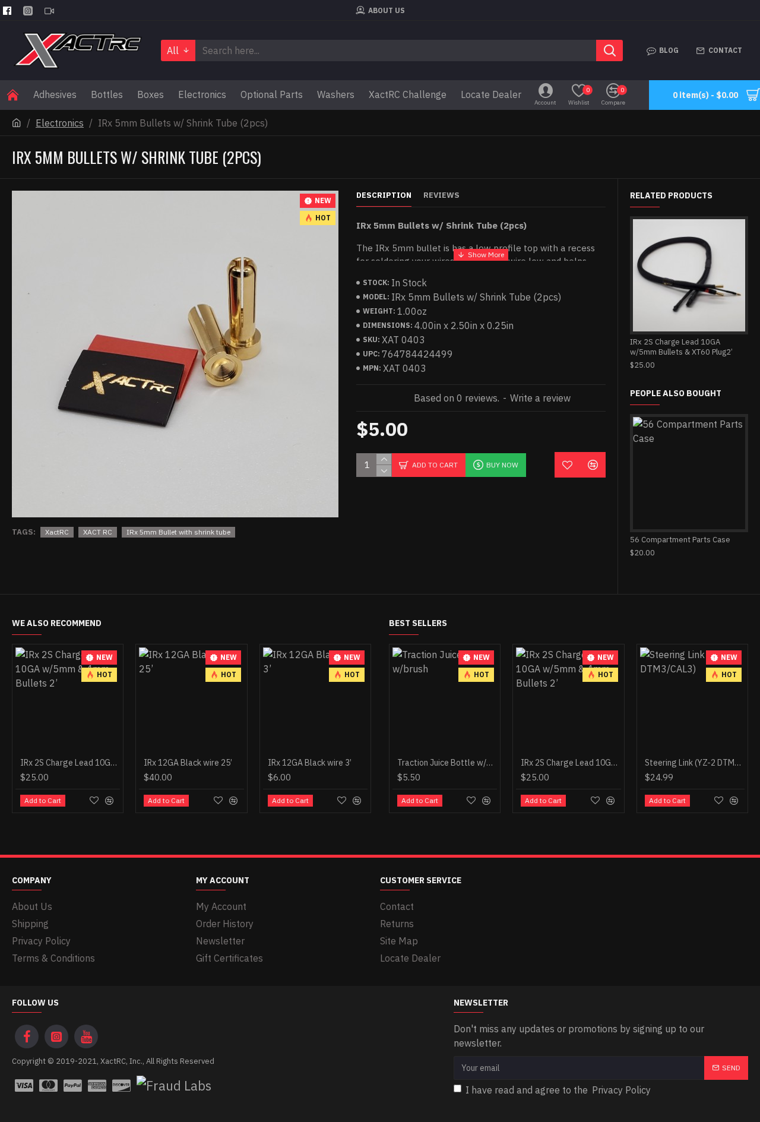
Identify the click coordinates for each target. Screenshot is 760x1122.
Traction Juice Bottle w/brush (447, 762)
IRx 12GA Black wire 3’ (310, 762)
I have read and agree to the (558, 1090)
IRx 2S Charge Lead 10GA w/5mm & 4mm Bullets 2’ (70, 762)
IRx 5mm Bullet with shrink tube (178, 531)
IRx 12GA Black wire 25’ (188, 762)
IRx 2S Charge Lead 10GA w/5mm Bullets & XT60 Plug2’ (681, 347)
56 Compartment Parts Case (680, 540)
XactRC (57, 531)
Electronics (60, 123)
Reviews (441, 195)
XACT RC (97, 531)
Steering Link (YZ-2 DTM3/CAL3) (695, 762)
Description (383, 195)
